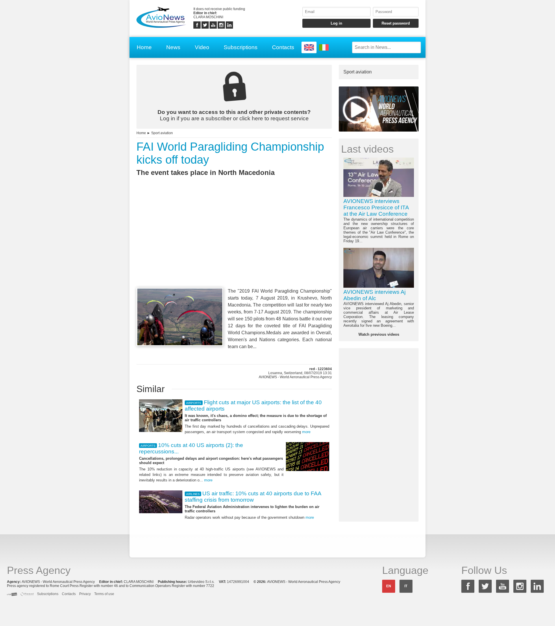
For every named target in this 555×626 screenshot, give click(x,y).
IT (405, 586)
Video (202, 47)
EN (388, 586)
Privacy (85, 594)
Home (144, 47)
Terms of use (104, 594)
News (173, 47)
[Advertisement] (234, 242)
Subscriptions (241, 47)
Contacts (283, 47)
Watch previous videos (378, 334)
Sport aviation (162, 133)
